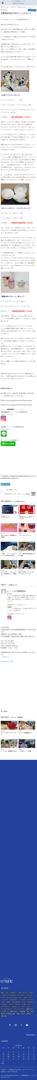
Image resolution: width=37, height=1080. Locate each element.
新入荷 (32, 1011)
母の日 (23, 1013)
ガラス (3, 997)
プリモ (23, 1002)
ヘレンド (11, 1004)
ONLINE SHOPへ (31, 1035)
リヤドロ (14, 1006)
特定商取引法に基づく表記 (14, 1069)
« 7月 (2, 1063)
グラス (30, 997)
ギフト (25, 997)
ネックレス (30, 999)
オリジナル (29, 995)
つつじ (7, 992)
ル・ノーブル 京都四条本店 (16, 591)
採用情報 (3, 1071)
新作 (28, 1011)
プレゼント (4, 1004)
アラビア (31, 992)
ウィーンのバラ (11, 995)
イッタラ (3, 995)
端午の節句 (4, 1016)
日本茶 (18, 1013)
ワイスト (28, 1006)
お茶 (2, 992)
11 (8, 1054)
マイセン (24, 1004)
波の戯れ (28, 1013)
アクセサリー (13, 992)
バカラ (3, 1002)
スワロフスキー (14, 999)
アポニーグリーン (23, 992)
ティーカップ (22, 999)
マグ (29, 1004)
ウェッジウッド (21, 995)
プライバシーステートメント (28, 1069)
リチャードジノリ (5, 1006)
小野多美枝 (22, 1011)
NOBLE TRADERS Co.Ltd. (12, 1071)
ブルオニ (8, 1002)
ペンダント (17, 1004)
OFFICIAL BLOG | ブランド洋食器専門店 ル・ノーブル (21, 1075)
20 (18, 1056)
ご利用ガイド (4, 1069)
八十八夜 (3, 1011)
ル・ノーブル (21, 1006)
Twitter (5, 711)
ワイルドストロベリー (7, 1009)
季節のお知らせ (14, 1011)
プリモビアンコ (31, 1002)
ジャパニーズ (4, 999)
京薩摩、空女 (29, 1009)
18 (8, 1056)
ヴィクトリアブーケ (19, 1009)
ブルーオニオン (16, 1002)
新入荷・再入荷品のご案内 (8, 1013)
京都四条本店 (6, 484)
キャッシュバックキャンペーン (14, 997)
